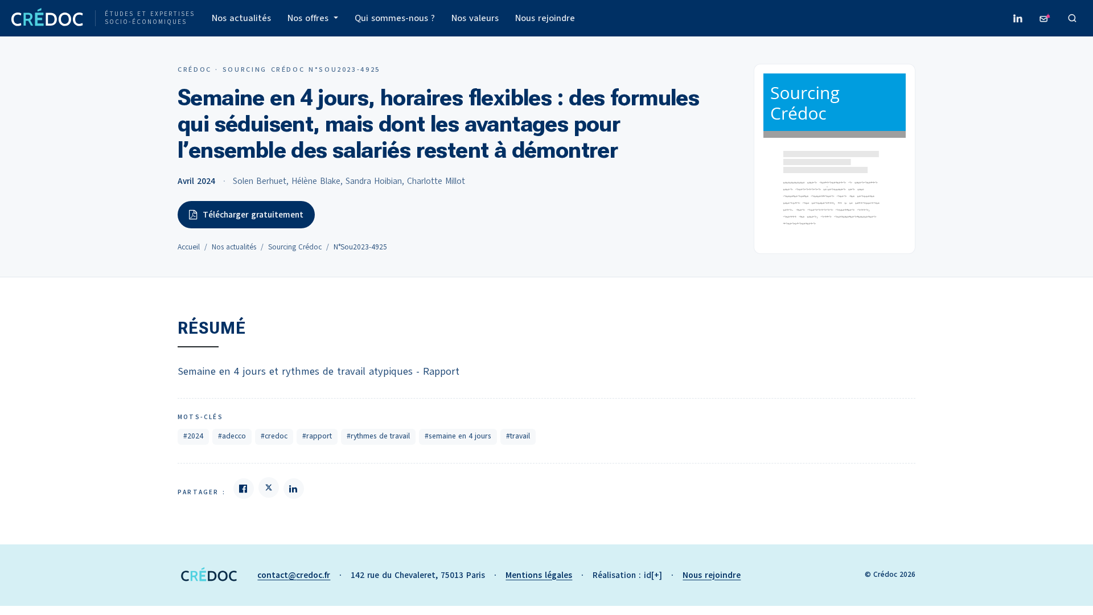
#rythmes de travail (378, 436)
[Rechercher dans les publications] (1072, 18)
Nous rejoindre (545, 18)
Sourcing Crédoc (295, 247)
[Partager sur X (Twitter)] (268, 487)
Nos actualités (241, 18)
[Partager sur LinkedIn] (293, 488)
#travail (518, 436)
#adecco (232, 436)
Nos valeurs (475, 18)
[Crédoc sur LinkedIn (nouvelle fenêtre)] (1018, 18)
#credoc (274, 436)
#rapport (317, 436)
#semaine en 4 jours (458, 436)
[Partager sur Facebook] (243, 488)
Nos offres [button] (309, 18)
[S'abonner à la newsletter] (1045, 18)
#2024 (193, 436)
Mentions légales (539, 575)
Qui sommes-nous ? (395, 18)
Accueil (189, 247)
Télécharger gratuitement (253, 214)
